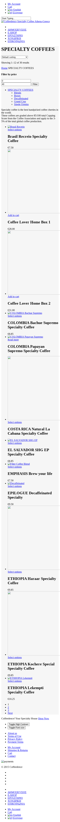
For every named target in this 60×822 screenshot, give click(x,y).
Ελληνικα (17, 12)
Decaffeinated (21, 98)
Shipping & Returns (18, 750)
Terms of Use (14, 736)
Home (4, 68)
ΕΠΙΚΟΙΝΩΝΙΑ (16, 41)
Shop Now (43, 718)
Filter (35, 84)
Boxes (17, 95)
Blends (17, 92)
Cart (10, 6)
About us (12, 733)
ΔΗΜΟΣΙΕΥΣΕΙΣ (17, 29)
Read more (13, 339)
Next (10, 713)
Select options (15, 129)
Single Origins (21, 104)
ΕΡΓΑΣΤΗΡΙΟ (15, 35)
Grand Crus (20, 101)
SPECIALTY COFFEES (20, 90)
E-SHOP (12, 32)
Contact (12, 756)
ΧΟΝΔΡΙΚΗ (14, 38)
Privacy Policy (15, 739)
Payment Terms (15, 742)
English (17, 9)
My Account (14, 4)
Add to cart (13, 215)
